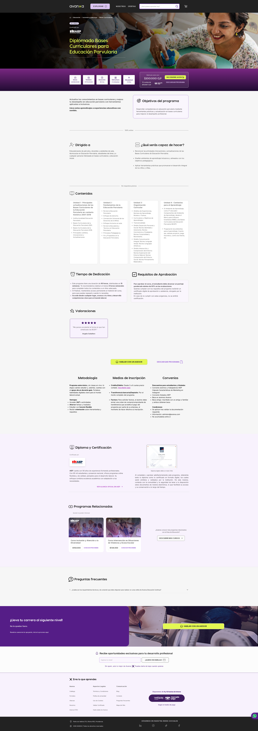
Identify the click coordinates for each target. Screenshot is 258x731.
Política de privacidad (99, 696)
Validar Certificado (98, 705)
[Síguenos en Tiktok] (166, 725)
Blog (117, 691)
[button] (254, 716)
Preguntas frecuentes (123, 700)
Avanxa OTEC (74, 710)
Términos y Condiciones (100, 691)
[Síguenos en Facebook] (179, 725)
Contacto (119, 696)
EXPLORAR (98, 6)
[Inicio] (70, 17)
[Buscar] (176, 6)
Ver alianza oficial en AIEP (108, 487)
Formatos (72, 696)
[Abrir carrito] (185, 6)
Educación (76, 17)
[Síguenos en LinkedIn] (140, 725)
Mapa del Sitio (120, 705)
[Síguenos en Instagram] (153, 725)
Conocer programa (91, 548)
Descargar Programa (175, 82)
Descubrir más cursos (169, 538)
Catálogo (72, 691)
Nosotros (72, 705)
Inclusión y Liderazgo (90, 17)
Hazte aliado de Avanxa (100, 710)
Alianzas (72, 700)
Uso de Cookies (98, 700)
